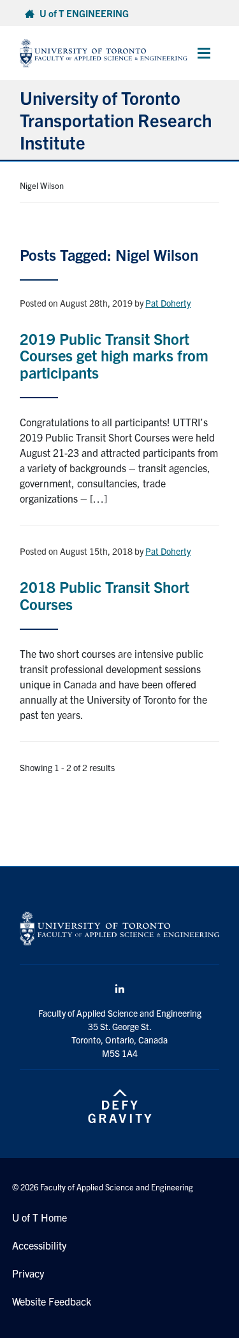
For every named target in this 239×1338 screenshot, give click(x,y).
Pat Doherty (168, 303)
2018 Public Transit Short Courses (104, 595)
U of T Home (39, 1217)
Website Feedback (51, 1301)
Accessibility (39, 1245)
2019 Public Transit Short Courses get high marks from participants (114, 355)
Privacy (28, 1273)
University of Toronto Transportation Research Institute (116, 119)
